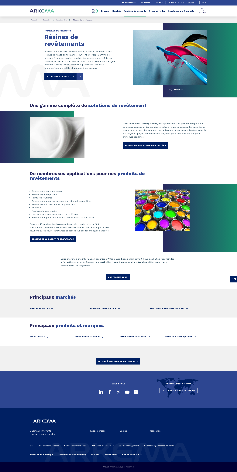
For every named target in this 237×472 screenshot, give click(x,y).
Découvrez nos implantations (178, 390)
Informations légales (49, 446)
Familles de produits (135, 11)
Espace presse (97, 431)
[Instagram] (136, 392)
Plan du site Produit (131, 454)
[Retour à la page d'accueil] (42, 11)
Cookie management (129, 446)
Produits (46, 20)
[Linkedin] (101, 392)
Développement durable (181, 11)
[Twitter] (118, 392)
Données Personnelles (75, 446)
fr (202, 3)
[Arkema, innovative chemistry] (44, 424)
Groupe (105, 11)
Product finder (157, 11)
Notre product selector (60, 76)
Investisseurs (129, 3)
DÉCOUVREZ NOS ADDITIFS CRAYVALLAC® (53, 239)
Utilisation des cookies (102, 446)
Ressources (155, 431)
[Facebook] (110, 392)
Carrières (145, 3)
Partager (177, 90)
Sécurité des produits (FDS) (72, 454)
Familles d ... (61, 20)
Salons (123, 431)
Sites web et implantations (182, 3)
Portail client (111, 454)
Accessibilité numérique (41, 454)
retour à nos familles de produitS (118, 361)
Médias (159, 3)
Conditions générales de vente (159, 446)
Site (32, 446)
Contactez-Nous (118, 277)
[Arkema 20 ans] (95, 10)
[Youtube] (127, 392)
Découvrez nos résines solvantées (145, 145)
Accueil (34, 20)
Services (95, 454)
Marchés (116, 11)
